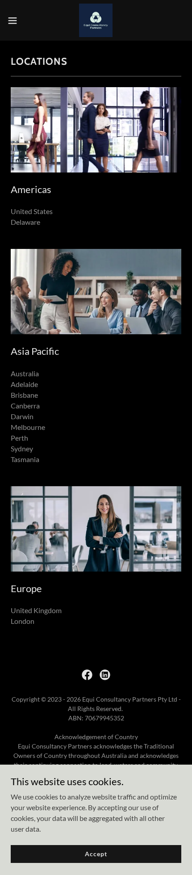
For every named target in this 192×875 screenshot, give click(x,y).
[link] (96, 20)
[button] (17, 20)
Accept (96, 854)
